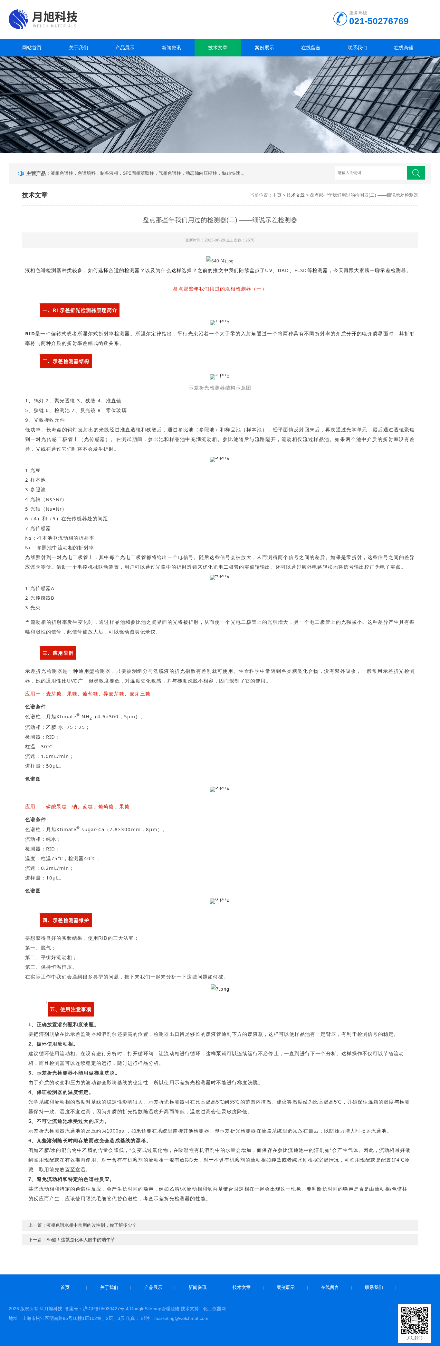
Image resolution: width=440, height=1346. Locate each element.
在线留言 (310, 47)
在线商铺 (403, 47)
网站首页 (32, 47)
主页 (277, 195)
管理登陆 (170, 1308)
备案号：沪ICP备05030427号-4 (97, 1308)
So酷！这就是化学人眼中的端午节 (80, 1239)
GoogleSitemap (145, 1308)
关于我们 (78, 47)
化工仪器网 (214, 1308)
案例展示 (264, 47)
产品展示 (125, 47)
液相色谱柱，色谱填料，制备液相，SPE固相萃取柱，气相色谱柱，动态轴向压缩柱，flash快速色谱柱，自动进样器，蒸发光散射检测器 (148, 173)
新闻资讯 (171, 47)
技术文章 (217, 47)
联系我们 (357, 47)
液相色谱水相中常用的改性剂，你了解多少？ (91, 1225)
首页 (65, 1287)
